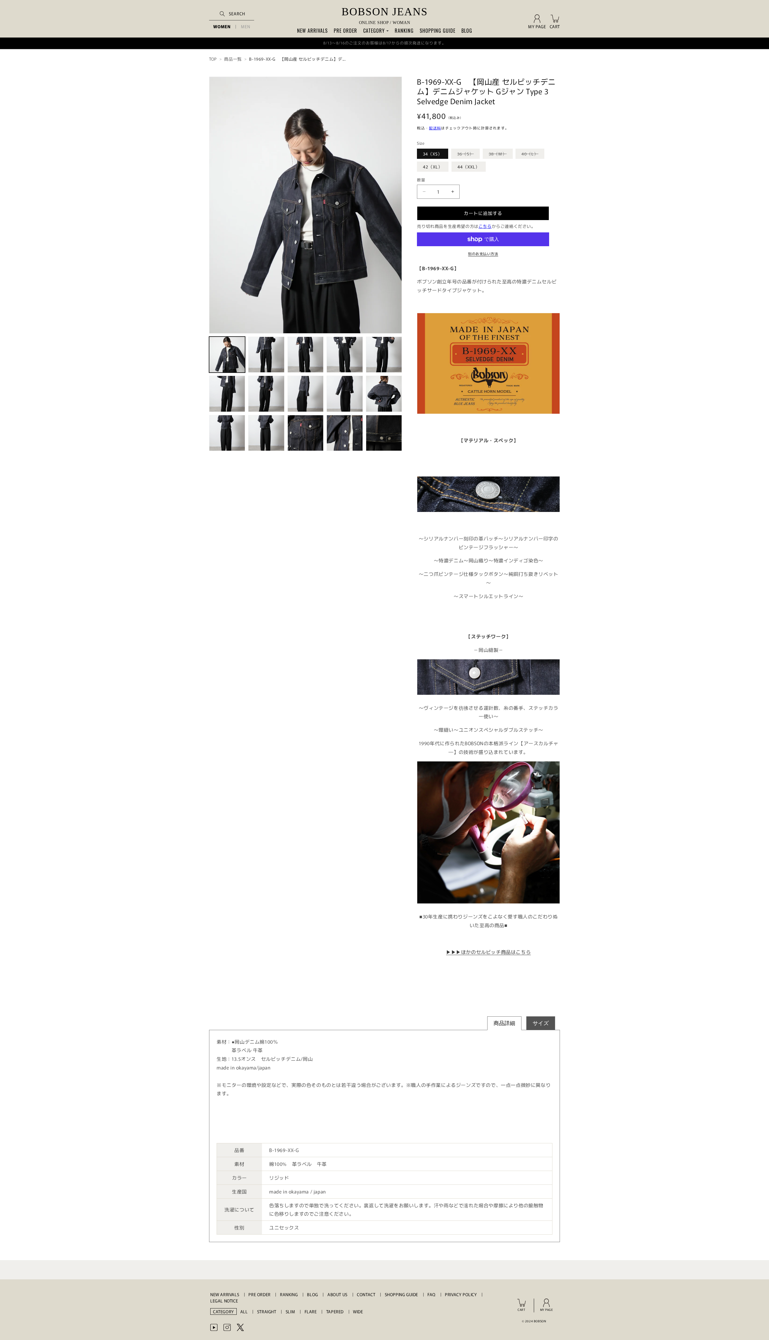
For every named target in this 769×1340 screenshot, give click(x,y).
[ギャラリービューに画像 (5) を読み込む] (384, 355)
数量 (421, 180)
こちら (485, 226)
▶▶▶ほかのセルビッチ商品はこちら (488, 951)
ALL (244, 1311)
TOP (213, 59)
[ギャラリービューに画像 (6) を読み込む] (227, 394)
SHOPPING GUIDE (437, 30)
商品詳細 (504, 1023)
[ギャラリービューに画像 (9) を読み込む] (345, 394)
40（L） (532, 154)
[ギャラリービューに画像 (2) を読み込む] (266, 355)
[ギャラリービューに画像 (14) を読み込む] (345, 433)
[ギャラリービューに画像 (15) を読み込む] (384, 433)
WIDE (358, 1311)
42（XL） (432, 167)
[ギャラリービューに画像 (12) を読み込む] (266, 433)
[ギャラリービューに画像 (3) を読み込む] (305, 355)
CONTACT (366, 1294)
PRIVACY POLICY (461, 1294)
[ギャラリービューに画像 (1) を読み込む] (227, 355)
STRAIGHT (266, 1311)
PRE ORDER (345, 30)
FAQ (431, 1294)
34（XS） (432, 154)
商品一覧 (233, 59)
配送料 (435, 127)
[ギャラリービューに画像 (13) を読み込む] (305, 433)
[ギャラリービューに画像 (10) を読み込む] (384, 394)
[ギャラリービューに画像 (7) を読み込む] (266, 394)
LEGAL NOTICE (224, 1301)
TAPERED (335, 1311)
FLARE (311, 1311)
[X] (240, 1327)
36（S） (467, 154)
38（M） (500, 154)
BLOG (466, 30)
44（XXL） (468, 167)
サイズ (541, 1023)
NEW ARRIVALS (312, 30)
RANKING (404, 30)
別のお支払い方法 (483, 253)
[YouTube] (213, 1327)
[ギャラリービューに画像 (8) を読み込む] (305, 394)
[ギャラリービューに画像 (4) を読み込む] (345, 355)
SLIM (290, 1311)
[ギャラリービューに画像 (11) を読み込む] (227, 433)
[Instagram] (227, 1327)
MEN (245, 26)
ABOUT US (337, 1294)
